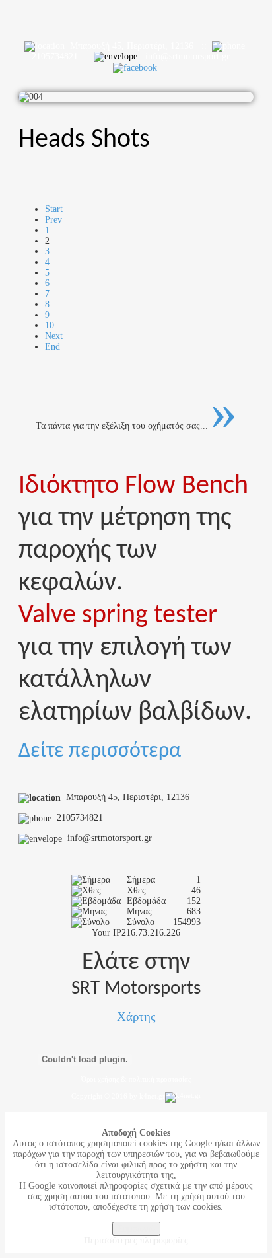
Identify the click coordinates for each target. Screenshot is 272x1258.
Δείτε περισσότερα (99, 751)
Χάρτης (136, 1016)
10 (49, 325)
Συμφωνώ (136, 1229)
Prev (53, 220)
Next (54, 336)
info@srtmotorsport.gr (187, 56)
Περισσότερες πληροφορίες (136, 1240)
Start (54, 209)
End (52, 347)
